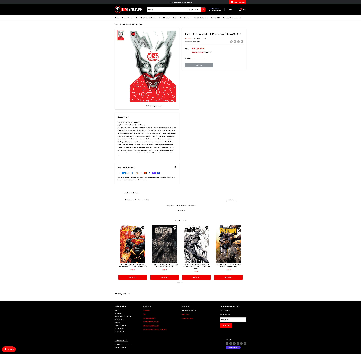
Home (117, 18)
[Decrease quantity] (194, 58)
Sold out (199, 65)
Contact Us (118, 313)
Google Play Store (187, 318)
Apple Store (185, 314)
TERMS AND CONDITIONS (151, 322)
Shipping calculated (198, 52)
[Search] (203, 9)
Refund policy (119, 328)
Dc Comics (188, 39)
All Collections (119, 319)
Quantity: (188, 58)
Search (117, 310)
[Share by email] (242, 41)
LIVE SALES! (215, 18)
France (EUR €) (120, 340)
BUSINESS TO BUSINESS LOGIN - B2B (155, 329)
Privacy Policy (119, 331)
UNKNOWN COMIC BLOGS (123, 316)
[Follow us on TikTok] (245, 343)
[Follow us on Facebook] (227, 343)
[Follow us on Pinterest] (238, 343)
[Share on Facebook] (231, 41)
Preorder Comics (127, 18)
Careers (117, 322)
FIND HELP (146, 310)
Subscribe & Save (239, 2)
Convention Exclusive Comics (146, 18)
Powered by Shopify (120, 347)
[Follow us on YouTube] (241, 343)
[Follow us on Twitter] (230, 343)
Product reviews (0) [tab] (130, 200)
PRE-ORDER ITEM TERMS (151, 326)
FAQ (144, 314)
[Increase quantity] (204, 58)
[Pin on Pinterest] (235, 41)
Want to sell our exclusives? (232, 18)
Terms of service (120, 325)
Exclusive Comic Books (180, 18)
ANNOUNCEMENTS (149, 318)
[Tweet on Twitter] (238, 41)
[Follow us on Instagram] (234, 343)
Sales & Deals (163, 18)
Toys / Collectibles (200, 18)
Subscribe (226, 325)
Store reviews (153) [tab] (143, 200)
